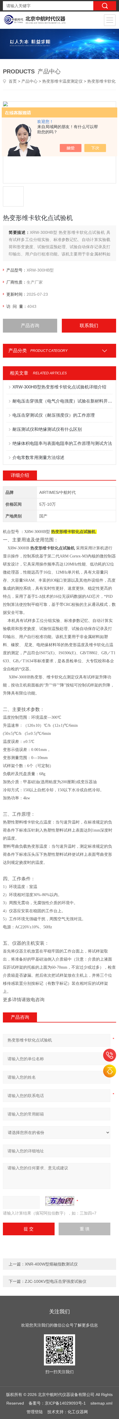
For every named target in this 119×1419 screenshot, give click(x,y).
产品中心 (29, 81)
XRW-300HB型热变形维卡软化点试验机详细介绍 (59, 386)
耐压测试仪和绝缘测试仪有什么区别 (47, 429)
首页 (13, 81)
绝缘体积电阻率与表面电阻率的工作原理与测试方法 (62, 443)
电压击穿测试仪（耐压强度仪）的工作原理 (53, 415)
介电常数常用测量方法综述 (38, 457)
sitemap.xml (101, 1403)
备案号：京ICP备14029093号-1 (57, 1403)
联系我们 (89, 325)
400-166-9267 (109, 1055)
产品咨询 (30, 325)
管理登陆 (35, 1411)
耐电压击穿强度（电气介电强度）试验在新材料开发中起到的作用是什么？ (62, 401)
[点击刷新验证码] (59, 1201)
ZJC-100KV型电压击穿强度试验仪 (55, 1281)
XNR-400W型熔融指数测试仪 (51, 1264)
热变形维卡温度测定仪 (62, 81)
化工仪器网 (78, 1411)
